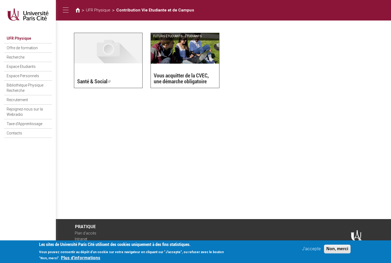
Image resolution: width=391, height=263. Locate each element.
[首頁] (28, 14)
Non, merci (337, 248)
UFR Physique (19, 38)
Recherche (15, 57)
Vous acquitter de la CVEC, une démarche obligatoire (181, 78)
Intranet (81, 239)
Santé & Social (94, 81)
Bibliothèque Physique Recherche (25, 88)
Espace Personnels (23, 76)
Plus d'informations (80, 257)
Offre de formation (22, 48)
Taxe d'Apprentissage (24, 124)
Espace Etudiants (21, 66)
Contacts (14, 133)
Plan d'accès (85, 233)
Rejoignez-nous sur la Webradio (25, 112)
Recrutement (17, 100)
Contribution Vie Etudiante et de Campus (155, 10)
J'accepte (311, 248)
